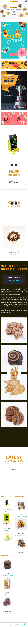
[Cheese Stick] (7, 583)
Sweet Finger (21, 514)
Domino (21, 552)
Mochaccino (7, 573)
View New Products (14, 182)
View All (14, 469)
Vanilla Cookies (7, 528)
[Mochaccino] (7, 564)
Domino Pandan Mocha (14, 159)
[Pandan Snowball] (7, 537)
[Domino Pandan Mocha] (7, 502)
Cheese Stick (7, 592)
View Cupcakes (14, 213)
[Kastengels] (21, 524)
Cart (10, 625)
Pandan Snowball (7, 547)
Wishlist (17, 625)
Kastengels (21, 533)
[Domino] (21, 543)
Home (3, 625)
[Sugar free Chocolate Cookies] (7, 602)
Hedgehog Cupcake (14, 252)
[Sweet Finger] (21, 505)
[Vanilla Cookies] (7, 519)
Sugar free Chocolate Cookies (7, 612)
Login (24, 625)
